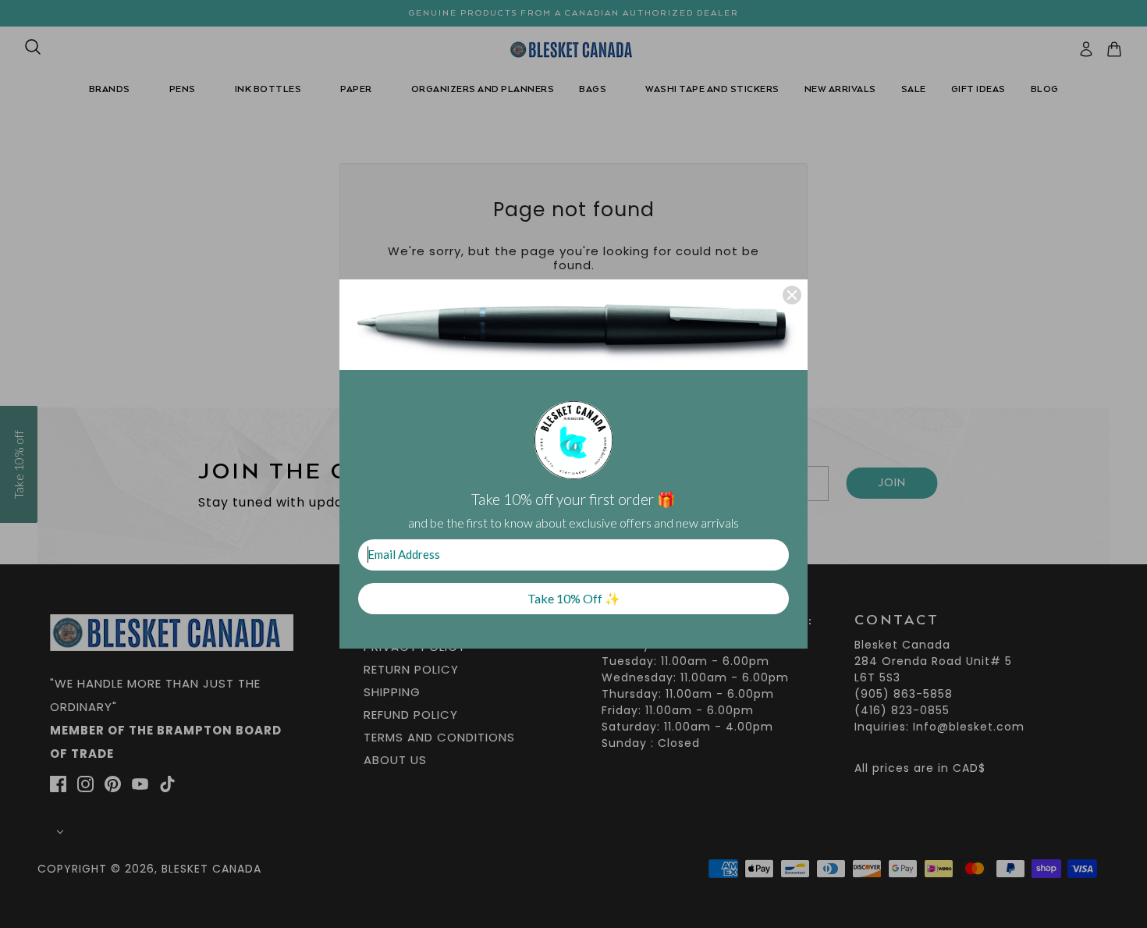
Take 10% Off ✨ (573, 598)
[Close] (792, 295)
